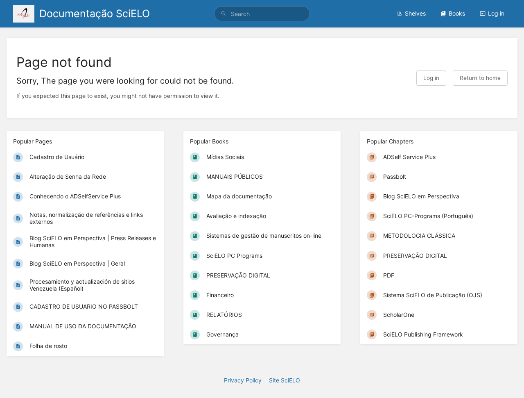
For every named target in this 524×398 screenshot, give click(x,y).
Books (457, 13)
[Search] (223, 13)
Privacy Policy (243, 380)
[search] (262, 13)
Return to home (480, 78)
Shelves (415, 13)
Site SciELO (284, 380)
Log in (496, 13)
